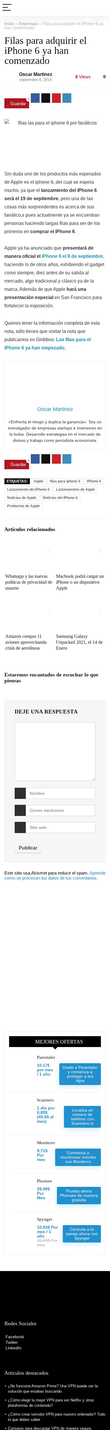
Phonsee (44, 1181)
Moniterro (46, 1142)
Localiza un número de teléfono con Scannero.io (82, 1117)
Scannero (45, 1100)
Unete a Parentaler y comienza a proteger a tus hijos (80, 1074)
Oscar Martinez (35, 74)
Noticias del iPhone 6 (60, 498)
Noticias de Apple (21, 498)
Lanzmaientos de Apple (75, 489)
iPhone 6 (94, 481)
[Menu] (7, 8)
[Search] (101, 8)
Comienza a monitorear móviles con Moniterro (78, 1157)
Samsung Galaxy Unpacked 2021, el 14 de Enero (79, 642)
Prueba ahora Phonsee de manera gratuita (79, 1195)
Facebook (14, 1336)
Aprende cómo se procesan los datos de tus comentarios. (55, 875)
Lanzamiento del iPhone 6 (28, 489)
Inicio (9, 23)
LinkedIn (12, 1348)
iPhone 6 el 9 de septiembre (72, 256)
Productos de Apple (23, 506)
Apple (38, 481)
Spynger (44, 1219)
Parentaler (46, 1057)
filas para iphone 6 (65, 481)
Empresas (28, 23)
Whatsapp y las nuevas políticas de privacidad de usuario (28, 582)
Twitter (11, 1342)
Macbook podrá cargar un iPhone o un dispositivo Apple (80, 582)
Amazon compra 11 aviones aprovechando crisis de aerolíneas (26, 642)
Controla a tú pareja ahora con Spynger (82, 1233)
